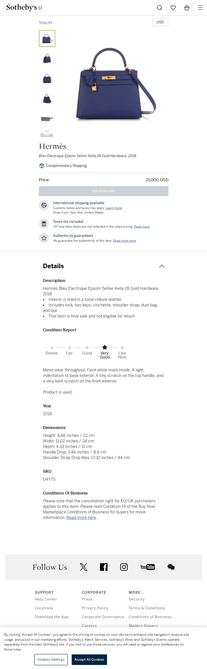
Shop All (46, 22)
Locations (44, 608)
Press (87, 599)
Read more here (81, 517)
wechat (171, 567)
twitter (83, 567)
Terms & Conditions (147, 608)
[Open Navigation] (200, 7)
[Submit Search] (159, 7)
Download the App (52, 617)
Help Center (46, 599)
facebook (104, 567)
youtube (147, 567)
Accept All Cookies (89, 659)
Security (137, 599)
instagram (124, 567)
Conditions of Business (150, 617)
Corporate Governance (103, 617)
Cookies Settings (51, 659)
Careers (89, 626)
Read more (142, 227)
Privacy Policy (95, 608)
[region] (103, 648)
